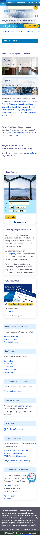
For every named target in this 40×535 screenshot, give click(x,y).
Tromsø (7, 60)
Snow (13, 32)
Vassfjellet (31, 113)
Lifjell (4, 110)
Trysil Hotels (9, 372)
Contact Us (8, 499)
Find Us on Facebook (14, 429)
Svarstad (23, 113)
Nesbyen (15, 110)
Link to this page (10, 491)
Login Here (11, 311)
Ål (16, 156)
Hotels (4, 26)
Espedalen (21, 104)
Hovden (31, 107)
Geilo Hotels (8, 361)
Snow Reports (22, 2)
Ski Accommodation (14, 453)
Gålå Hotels (8, 367)
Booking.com (23, 406)
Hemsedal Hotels (10, 339)
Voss (4, 115)
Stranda (16, 113)
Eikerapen (13, 104)
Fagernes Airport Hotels (13, 391)
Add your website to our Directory (17, 461)
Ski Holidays (25, 133)
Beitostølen (31, 153)
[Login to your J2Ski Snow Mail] (20, 293)
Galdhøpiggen (31, 104)
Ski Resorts (11, 2)
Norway (12, 26)
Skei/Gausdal (7, 113)
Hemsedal (9, 156)
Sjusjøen (28, 110)
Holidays (29, 32)
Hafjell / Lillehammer (20, 107)
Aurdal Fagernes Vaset (18, 101)
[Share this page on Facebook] (36, 16)
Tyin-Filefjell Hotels (11, 342)
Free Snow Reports (20, 304)
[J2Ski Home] (6, 12)
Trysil (6, 80)
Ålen (11, 115)
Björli (29, 101)
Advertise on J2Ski (11, 486)
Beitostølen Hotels (11, 336)
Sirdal (22, 110)
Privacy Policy (9, 496)
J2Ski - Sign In (32, 26)
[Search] (36, 8)
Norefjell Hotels (10, 369)
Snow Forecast (14, 133)
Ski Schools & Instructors (16, 456)
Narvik (9, 110)
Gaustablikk (6, 107)
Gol (3, 156)
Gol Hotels (8, 364)
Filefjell (5, 32)
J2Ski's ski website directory (16, 450)
